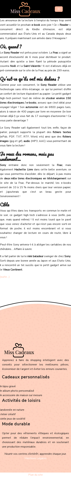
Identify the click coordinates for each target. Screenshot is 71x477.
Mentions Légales (36, 458)
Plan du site (35, 475)
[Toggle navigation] (59, 9)
